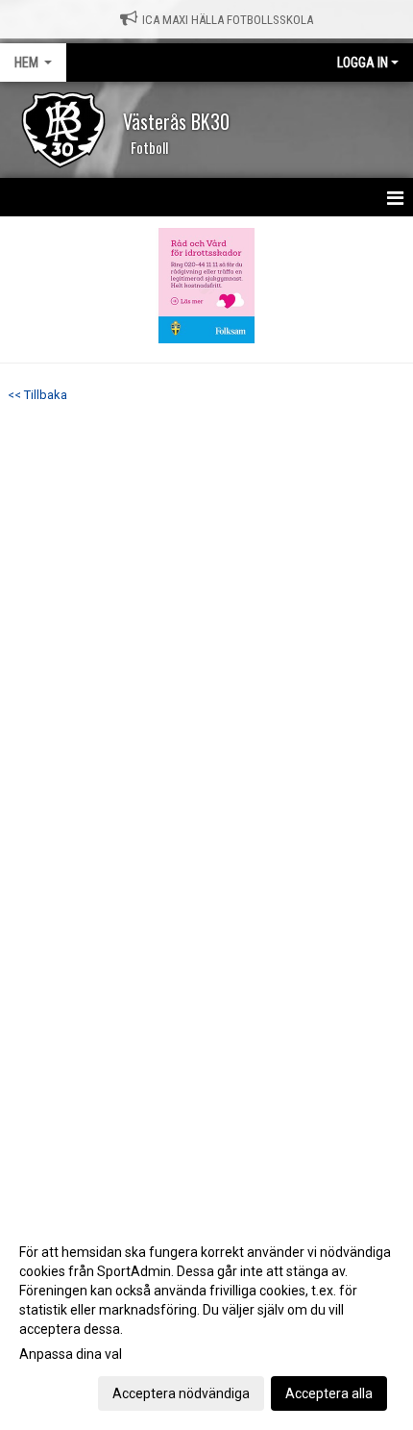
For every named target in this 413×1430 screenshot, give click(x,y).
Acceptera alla (329, 1393)
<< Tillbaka (37, 395)
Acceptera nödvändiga (181, 1393)
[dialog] (206, 1322)
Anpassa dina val (70, 1354)
